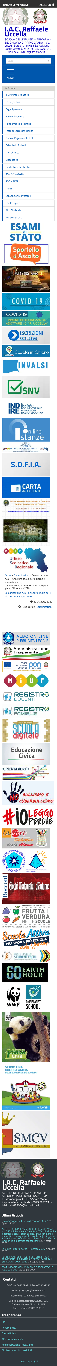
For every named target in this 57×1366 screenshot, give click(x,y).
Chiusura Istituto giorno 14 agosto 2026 (23, 1249)
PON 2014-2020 (15, 174)
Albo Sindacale (13, 210)
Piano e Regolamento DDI (19, 138)
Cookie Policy (9, 1333)
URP (4, 1322)
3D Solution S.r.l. (29, 1361)
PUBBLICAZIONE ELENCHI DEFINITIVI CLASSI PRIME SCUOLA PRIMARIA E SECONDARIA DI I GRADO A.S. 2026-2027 (27, 1259)
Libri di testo (12, 152)
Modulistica (12, 160)
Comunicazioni (21, 575)
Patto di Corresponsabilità (19, 131)
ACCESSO (45, 4)
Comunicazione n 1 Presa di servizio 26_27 (25, 1221)
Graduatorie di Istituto (17, 167)
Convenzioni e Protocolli (18, 196)
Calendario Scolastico (17, 145)
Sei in (8, 575)
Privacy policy (9, 1327)
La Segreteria (13, 102)
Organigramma (14, 109)
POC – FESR (12, 181)
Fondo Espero (13, 203)
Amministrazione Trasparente (17, 1344)
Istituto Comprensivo (16, 4)
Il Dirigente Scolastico (17, 95)
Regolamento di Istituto (18, 124)
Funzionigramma (15, 116)
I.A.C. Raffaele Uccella (26, 31)
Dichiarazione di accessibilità (17, 1350)
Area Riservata (14, 217)
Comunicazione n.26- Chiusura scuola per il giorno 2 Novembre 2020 (28, 594)
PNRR (9, 188)
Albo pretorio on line (12, 1339)
